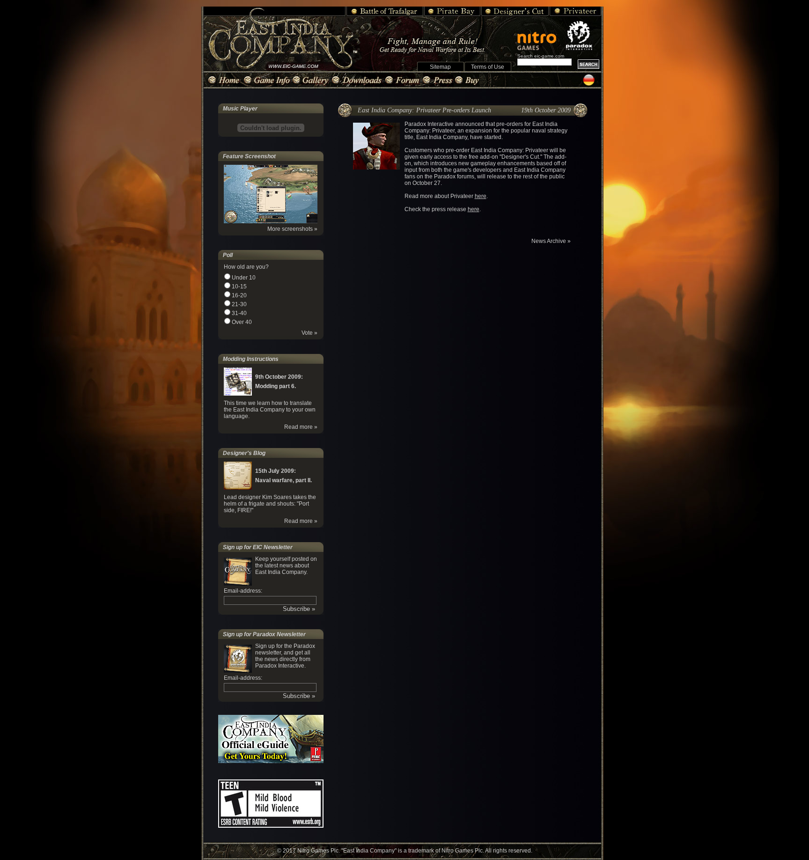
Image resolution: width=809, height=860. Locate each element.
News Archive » (551, 241)
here (480, 196)
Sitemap (440, 67)
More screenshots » (292, 229)
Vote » (309, 333)
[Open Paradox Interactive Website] (583, 36)
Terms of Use (487, 67)
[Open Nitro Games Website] (540, 36)
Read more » (300, 427)
